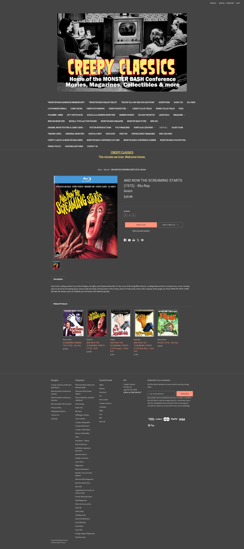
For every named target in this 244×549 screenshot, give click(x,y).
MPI (100, 418)
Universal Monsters (74, 134)
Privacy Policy (54, 146)
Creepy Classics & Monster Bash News (65, 140)
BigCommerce (63, 540)
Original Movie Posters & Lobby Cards (65, 127)
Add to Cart (73, 325)
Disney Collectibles (165, 108)
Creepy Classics (105, 403)
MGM (101, 410)
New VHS (154, 121)
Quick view (73, 321)
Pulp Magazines (122, 127)
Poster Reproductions (100, 127)
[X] (138, 240)
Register (230, 3)
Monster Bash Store (136, 121)
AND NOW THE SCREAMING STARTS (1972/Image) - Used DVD (119, 347)
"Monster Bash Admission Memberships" (66, 102)
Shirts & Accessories (143, 127)
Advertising (164, 102)
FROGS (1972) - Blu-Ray (167, 343)
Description (58, 279)
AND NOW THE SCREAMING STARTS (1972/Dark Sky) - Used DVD (144, 347)
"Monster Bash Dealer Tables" (103, 102)
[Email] (129, 240)
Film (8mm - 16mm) (55, 115)
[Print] (133, 240)
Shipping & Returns (74, 146)
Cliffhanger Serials (57, 108)
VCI (100, 396)
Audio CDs (178, 102)
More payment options (141, 231)
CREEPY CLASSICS (122, 152)
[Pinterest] (142, 240)
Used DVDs (110, 134)
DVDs (181, 108)
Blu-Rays (191, 102)
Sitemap (54, 419)
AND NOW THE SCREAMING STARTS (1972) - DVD (96, 346)
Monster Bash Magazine (112, 121)
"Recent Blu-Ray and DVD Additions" (138, 102)
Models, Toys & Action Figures (83, 121)
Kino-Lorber (103, 399)
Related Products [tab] (60, 304)
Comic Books (76, 108)
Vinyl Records (165, 134)
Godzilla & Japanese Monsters (101, 115)
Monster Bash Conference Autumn (103, 140)
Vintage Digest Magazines (143, 134)
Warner (102, 388)
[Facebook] (125, 240)
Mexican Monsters (56, 121)
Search (213, 3)
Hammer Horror (126, 115)
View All (102, 421)
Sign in (221, 3)
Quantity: (127, 211)
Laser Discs (164, 115)
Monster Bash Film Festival (173, 140)
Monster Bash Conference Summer (140, 140)
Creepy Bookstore (117, 108)
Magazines (178, 115)
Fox (100, 414)
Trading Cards (54, 134)
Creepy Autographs (95, 108)
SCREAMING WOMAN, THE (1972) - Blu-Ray (72, 344)
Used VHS (123, 134)
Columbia (102, 407)
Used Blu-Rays (95, 134)
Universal (102, 392)
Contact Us (92, 146)
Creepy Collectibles (142, 108)
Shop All (163, 127)
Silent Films (177, 127)
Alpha (101, 385)
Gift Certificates (75, 115)
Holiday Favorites (146, 115)
